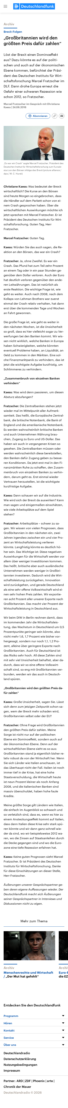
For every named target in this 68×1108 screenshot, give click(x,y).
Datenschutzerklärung (20, 1059)
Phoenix (39, 1081)
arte (50, 1081)
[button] (5, 6)
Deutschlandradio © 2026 (23, 1092)
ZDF (28, 1081)
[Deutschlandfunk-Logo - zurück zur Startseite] (34, 6)
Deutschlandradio (17, 1053)
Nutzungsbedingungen (20, 1064)
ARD (20, 1081)
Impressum (12, 1070)
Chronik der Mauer (17, 1086)
